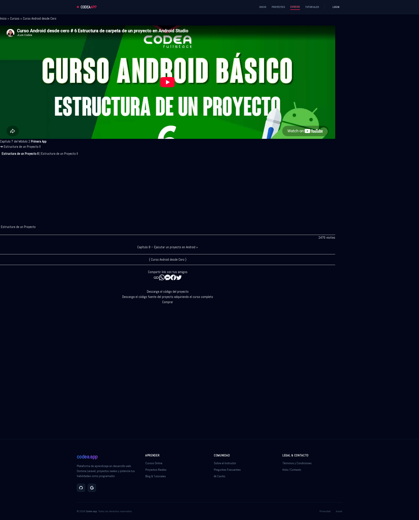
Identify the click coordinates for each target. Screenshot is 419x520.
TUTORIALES (312, 7)
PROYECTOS (278, 7)
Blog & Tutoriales (155, 476)
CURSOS (295, 6)
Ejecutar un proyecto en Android (174, 247)
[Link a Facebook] (173, 277)
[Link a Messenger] (167, 277)
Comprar (167, 302)
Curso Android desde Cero (39, 18)
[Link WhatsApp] (162, 277)
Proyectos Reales (156, 470)
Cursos (14, 18)
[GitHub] (81, 488)
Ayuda (339, 511)
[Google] (92, 488)
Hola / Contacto (291, 470)
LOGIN (336, 7)
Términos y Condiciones (297, 463)
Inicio (3, 18)
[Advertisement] (168, 188)
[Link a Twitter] (179, 277)
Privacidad (325, 511)
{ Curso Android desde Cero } (168, 259)
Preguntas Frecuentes (227, 470)
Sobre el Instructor (225, 463)
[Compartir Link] (156, 277)
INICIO (262, 7)
